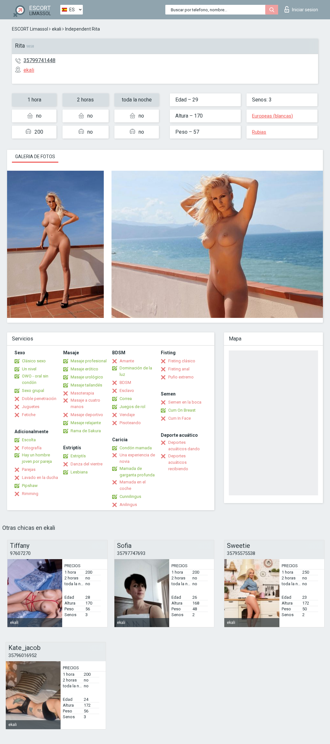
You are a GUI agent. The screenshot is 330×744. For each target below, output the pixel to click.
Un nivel (29, 369)
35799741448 (39, 60)
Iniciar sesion (305, 9)
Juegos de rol (132, 406)
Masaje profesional (89, 360)
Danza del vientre (86, 464)
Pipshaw (30, 485)
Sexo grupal (33, 390)
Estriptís (78, 455)
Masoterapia (82, 393)
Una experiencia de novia (137, 458)
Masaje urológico (87, 377)
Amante (127, 360)
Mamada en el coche (133, 485)
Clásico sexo (34, 360)
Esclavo (127, 390)
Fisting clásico (181, 360)
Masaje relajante (86, 422)
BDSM (125, 382)
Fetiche (28, 414)
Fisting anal (178, 369)
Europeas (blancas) (272, 116)
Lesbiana (79, 472)
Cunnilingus (130, 496)
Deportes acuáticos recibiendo (178, 462)
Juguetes (30, 406)
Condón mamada (136, 447)
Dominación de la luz (136, 371)
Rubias (259, 132)
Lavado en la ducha (40, 477)
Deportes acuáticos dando (184, 445)
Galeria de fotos (35, 156)
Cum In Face (179, 418)
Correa (126, 398)
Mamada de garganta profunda (137, 471)
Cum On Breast (182, 410)
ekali (56, 29)
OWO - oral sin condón (35, 379)
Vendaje (127, 414)
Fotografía (32, 447)
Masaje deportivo (87, 414)
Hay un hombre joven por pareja (37, 458)
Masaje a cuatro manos (85, 403)
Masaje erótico (84, 369)
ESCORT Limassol (30, 29)
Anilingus (128, 504)
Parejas (28, 469)
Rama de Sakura (86, 430)
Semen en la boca (184, 402)
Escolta (29, 439)
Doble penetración (39, 398)
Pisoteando (130, 422)
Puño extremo (181, 377)
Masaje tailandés (86, 385)
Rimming (30, 493)
